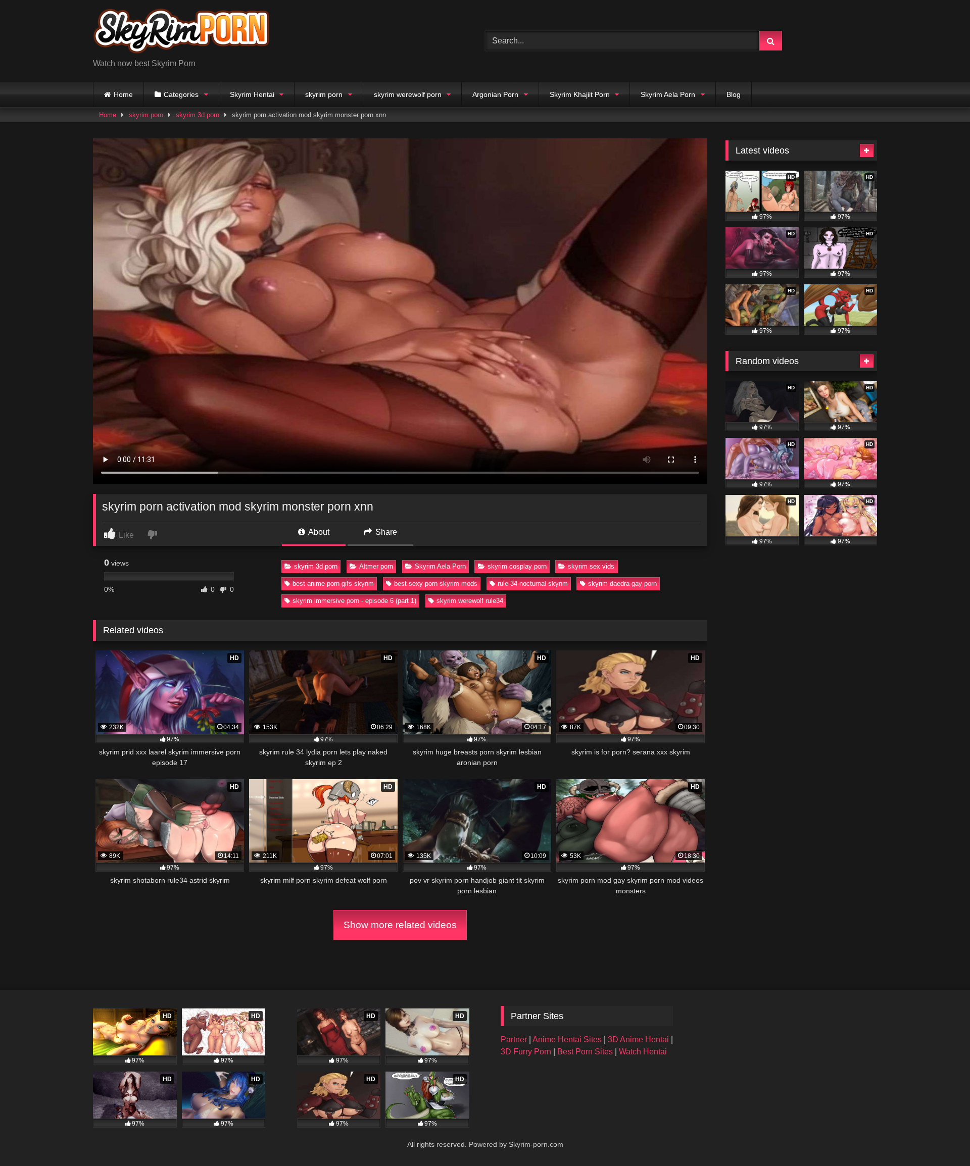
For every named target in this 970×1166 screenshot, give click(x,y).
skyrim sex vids (591, 566)
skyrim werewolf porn (408, 94)
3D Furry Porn (526, 1051)
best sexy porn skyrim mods (435, 583)
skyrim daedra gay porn (622, 583)
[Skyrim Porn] (181, 33)
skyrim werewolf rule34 (470, 600)
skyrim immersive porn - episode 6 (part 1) (354, 600)
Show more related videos (400, 925)
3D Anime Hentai (638, 1039)
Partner (515, 1039)
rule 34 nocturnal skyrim (533, 583)
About (318, 532)
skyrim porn (324, 94)
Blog (733, 94)
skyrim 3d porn (197, 115)
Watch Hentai (643, 1051)
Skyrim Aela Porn (668, 94)
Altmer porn (376, 566)
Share (385, 532)
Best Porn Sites (586, 1051)
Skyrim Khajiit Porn (580, 94)
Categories (181, 94)
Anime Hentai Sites (568, 1039)
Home (123, 94)
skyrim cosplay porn (517, 566)
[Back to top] (939, 1136)
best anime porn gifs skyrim (333, 583)
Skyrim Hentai (252, 94)
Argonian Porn (495, 94)
